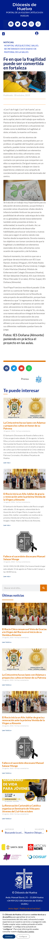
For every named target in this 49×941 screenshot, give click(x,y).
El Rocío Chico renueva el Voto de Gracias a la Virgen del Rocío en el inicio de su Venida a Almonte (24, 632)
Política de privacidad (30, 908)
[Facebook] (11, 24)
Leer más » (7, 463)
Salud (34, 45)
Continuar (9, 936)
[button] (3, 33)
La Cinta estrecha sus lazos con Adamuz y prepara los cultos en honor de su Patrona (24, 425)
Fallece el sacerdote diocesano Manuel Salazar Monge (24, 558)
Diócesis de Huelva (24, 6)
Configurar (23, 936)
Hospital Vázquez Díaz (17, 45)
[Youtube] (24, 24)
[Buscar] (43, 588)
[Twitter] (17, 24)
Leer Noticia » (7, 642)
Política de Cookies (26, 931)
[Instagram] (31, 24)
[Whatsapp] (38, 24)
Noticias (8, 42)
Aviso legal (13, 908)
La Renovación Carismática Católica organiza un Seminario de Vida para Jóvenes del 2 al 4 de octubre (21, 808)
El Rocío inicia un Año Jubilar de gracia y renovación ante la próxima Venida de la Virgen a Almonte (24, 496)
